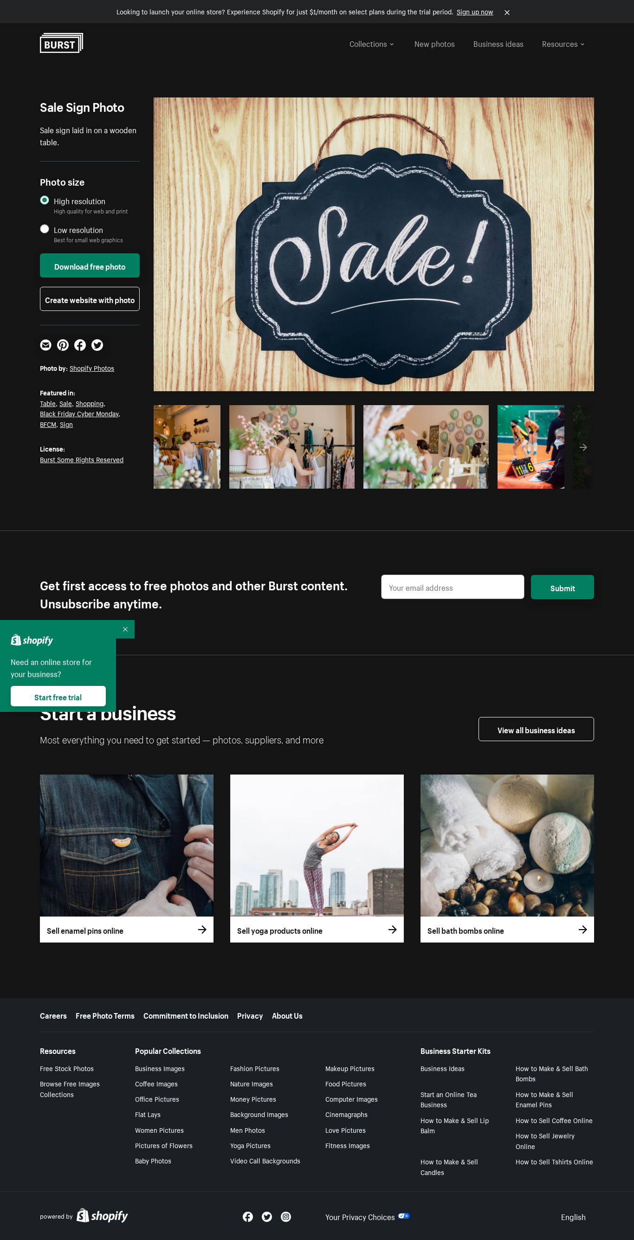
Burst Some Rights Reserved (81, 459)
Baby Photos (153, 1160)
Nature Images (251, 1083)
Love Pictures (345, 1129)
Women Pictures (159, 1129)
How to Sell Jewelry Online (545, 1140)
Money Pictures (253, 1098)
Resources (560, 43)
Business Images (160, 1068)
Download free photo (89, 265)
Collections (368, 43)
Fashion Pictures (254, 1068)
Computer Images (351, 1098)
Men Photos (247, 1129)
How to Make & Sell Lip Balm (455, 1125)
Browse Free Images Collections (70, 1088)
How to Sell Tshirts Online (554, 1161)
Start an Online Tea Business (449, 1099)
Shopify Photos (92, 367)
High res (290, 479)
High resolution (79, 200)
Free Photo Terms (105, 1014)
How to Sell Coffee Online (554, 1120)
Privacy (250, 1014)
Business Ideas (443, 1068)
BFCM (48, 424)
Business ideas (498, 43)
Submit (562, 587)
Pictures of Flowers (164, 1145)
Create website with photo (90, 299)
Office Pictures (157, 1098)
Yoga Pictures (250, 1145)
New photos (434, 43)
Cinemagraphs (346, 1114)
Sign (66, 424)
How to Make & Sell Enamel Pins (544, 1099)
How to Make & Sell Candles (449, 1166)
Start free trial (58, 696)
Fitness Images (347, 1145)
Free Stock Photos (67, 1068)
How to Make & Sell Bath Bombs (552, 1073)
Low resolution (78, 229)
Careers (53, 1014)
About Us (287, 1014)
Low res (195, 479)
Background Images (259, 1114)
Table (48, 403)
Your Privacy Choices (360, 1216)
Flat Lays (148, 1114)
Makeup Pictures (350, 1068)
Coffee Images (156, 1083)
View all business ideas (536, 729)
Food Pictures (345, 1083)
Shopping (90, 403)
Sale (65, 403)
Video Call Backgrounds (265, 1160)
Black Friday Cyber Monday (79, 413)
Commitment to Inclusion (185, 1014)
